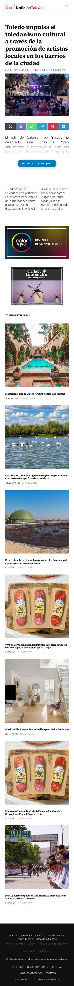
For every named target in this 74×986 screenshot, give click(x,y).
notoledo (26, 70)
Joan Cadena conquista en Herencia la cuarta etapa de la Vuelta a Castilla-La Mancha (35, 897)
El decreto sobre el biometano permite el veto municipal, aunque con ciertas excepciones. (36, 562)
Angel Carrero (12, 483)
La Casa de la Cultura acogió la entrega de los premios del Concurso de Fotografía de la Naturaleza (36, 477)
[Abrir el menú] (67, 6)
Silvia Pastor (11, 398)
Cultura (42, 70)
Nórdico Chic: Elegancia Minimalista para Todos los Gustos (37, 729)
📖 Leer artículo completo (37, 163)
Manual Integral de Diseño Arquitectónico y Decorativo (35, 393)
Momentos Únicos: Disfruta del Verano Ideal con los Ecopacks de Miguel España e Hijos (33, 813)
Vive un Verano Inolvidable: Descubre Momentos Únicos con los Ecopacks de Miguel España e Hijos (36, 646)
